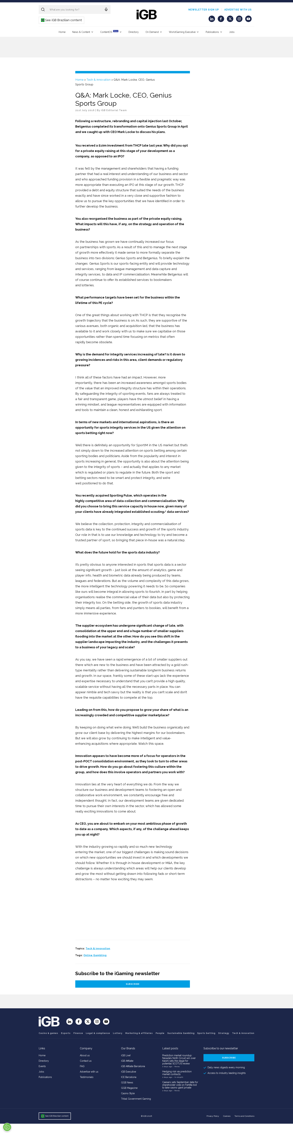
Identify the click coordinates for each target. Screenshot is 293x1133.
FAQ (82, 1066)
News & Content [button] (81, 32)
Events (42, 1066)
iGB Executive (128, 1071)
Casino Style (128, 1093)
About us (85, 1055)
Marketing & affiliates (139, 1033)
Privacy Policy (213, 1116)
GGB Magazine (129, 1088)
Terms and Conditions (244, 1116)
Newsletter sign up (203, 9)
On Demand (152, 32)
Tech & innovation (98, 79)
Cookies (226, 1116)
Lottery (117, 1033)
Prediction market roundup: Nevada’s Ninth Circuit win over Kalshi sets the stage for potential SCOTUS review (179, 1059)
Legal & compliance (98, 1033)
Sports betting (206, 1033)
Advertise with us (238, 9)
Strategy (223, 1033)
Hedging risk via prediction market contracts (177, 1073)
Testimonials (86, 1077)
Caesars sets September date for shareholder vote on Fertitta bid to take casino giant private (180, 1085)
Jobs (232, 32)
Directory (134, 32)
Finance (78, 1033)
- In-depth (178, 1077)
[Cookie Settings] (7, 1127)
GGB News (127, 1082)
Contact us (86, 1060)
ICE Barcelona (128, 1077)
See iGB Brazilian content (61, 20)
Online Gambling (95, 955)
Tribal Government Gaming (136, 1098)
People (160, 1033)
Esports (66, 1033)
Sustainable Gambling (180, 1033)
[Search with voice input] (106, 9)
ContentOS (109, 31)
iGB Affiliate (127, 1060)
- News (176, 1066)
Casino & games (48, 1033)
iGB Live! (126, 1055)
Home (62, 32)
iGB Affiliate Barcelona (133, 1066)
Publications (212, 32)
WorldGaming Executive (182, 32)
